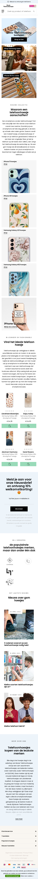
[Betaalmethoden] (4, 864)
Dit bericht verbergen (12, 876)
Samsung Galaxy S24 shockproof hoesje (28, 417)
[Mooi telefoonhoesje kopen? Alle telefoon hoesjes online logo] (8, 6)
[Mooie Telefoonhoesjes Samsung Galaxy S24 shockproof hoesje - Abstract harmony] (9, 438)
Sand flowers (28, 452)
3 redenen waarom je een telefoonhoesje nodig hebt (16, 644)
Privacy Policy (28, 853)
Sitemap (25, 855)
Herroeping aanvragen (19, 858)
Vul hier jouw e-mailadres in (19, 498)
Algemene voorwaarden (14, 853)
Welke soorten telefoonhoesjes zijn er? (18, 685)
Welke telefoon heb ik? (14, 726)
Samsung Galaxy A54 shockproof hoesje (28, 455)
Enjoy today (28, 414)
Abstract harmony (9, 452)
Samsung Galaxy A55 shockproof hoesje (9, 417)
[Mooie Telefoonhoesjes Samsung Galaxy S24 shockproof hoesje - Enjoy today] (28, 400)
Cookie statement (16, 855)
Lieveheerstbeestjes (10, 414)
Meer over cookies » (27, 876)
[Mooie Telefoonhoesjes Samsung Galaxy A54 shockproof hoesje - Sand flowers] (28, 438)
